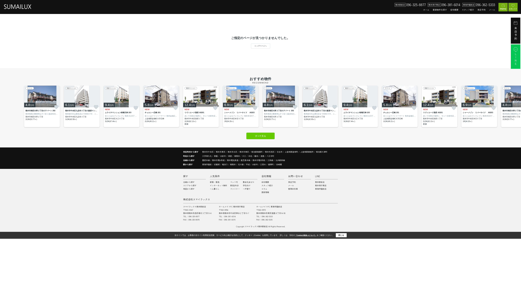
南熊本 (237, 156)
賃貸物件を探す (440, 9)
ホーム (426, 9)
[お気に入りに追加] (56, 107)
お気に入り (513, 9)
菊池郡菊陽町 (257, 151)
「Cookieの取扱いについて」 (306, 235)
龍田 (256, 156)
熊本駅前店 (320, 182)
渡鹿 (262, 156)
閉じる (341, 235)
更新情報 (265, 192)
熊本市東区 (220, 151)
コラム (264, 188)
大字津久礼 (207, 156)
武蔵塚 (217, 164)
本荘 (250, 156)
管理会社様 (293, 188)
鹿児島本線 (246, 160)
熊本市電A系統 (218, 160)
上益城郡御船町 (307, 151)
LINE (516, 59)
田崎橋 (279, 164)
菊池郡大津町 (321, 151)
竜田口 (225, 164)
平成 (248, 164)
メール (492, 9)
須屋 (230, 156)
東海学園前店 (320, 188)
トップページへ (260, 46)
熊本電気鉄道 (233, 160)
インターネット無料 (218, 185)
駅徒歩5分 (234, 185)
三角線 (270, 160)
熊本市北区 (232, 151)
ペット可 (234, 182)
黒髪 (216, 156)
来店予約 (481, 9)
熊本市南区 (244, 151)
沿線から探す (189, 182)
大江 (244, 156)
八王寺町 (270, 156)
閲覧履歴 (503, 9)
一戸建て (246, 188)
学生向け (246, 185)
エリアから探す (189, 185)
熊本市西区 (269, 151)
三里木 (263, 164)
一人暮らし (214, 188)
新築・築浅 (214, 182)
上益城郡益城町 (291, 151)
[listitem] (201, 106)
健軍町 (271, 164)
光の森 (241, 164)
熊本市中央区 (208, 151)
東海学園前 (207, 164)
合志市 (279, 151)
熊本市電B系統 (259, 160)
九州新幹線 (280, 160)
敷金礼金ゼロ (248, 182)
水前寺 (223, 156)
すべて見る (260, 136)
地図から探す (189, 188)
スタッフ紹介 (468, 9)
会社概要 (454, 9)
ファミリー (235, 188)
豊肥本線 (206, 160)
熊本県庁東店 (320, 185)
